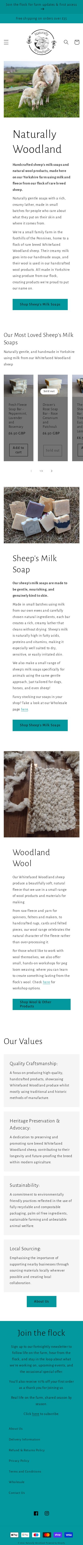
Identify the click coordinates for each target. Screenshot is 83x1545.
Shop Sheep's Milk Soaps (40, 304)
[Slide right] (52, 471)
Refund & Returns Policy (27, 1450)
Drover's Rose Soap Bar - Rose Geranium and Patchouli (50, 416)
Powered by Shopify (55, 1543)
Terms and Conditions (25, 1471)
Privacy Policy (19, 1460)
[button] (6, 42)
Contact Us (17, 1492)
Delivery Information (24, 1439)
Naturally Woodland (35, 1543)
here (24, 709)
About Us (41, 1301)
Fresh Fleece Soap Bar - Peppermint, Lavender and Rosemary (18, 416)
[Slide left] (31, 471)
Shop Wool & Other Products (36, 1004)
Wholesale (17, 1482)
